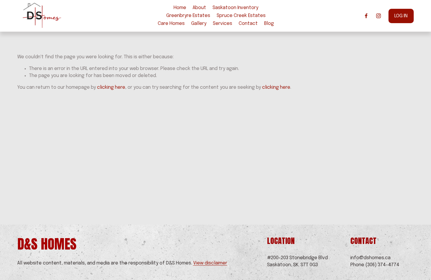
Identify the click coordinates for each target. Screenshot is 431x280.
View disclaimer (210, 263)
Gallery (198, 23)
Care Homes (171, 23)
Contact (248, 23)
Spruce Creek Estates (241, 15)
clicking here (111, 87)
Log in (401, 15)
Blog (269, 23)
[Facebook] (366, 16)
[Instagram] (378, 16)
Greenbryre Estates (188, 15)
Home (180, 7)
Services (222, 23)
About (199, 7)
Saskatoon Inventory (235, 7)
